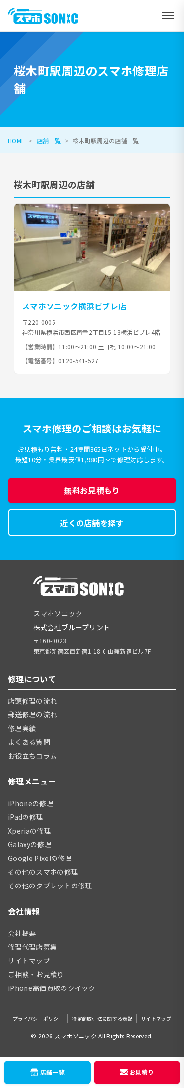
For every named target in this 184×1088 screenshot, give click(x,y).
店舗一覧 (49, 140)
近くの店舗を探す (92, 523)
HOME (16, 140)
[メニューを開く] (168, 16)
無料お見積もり (92, 490)
